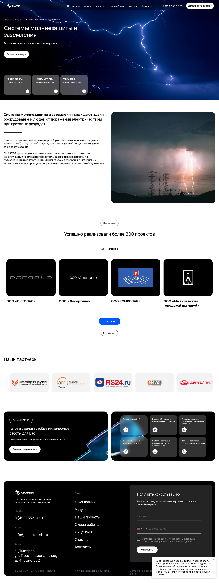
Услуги (81, 509)
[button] (200, 6)
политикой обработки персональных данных (168, 541)
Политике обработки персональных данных (183, 573)
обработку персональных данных (175, 539)
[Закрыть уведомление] (213, 559)
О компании (73, 6)
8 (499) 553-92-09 (30, 518)
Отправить (147, 549)
